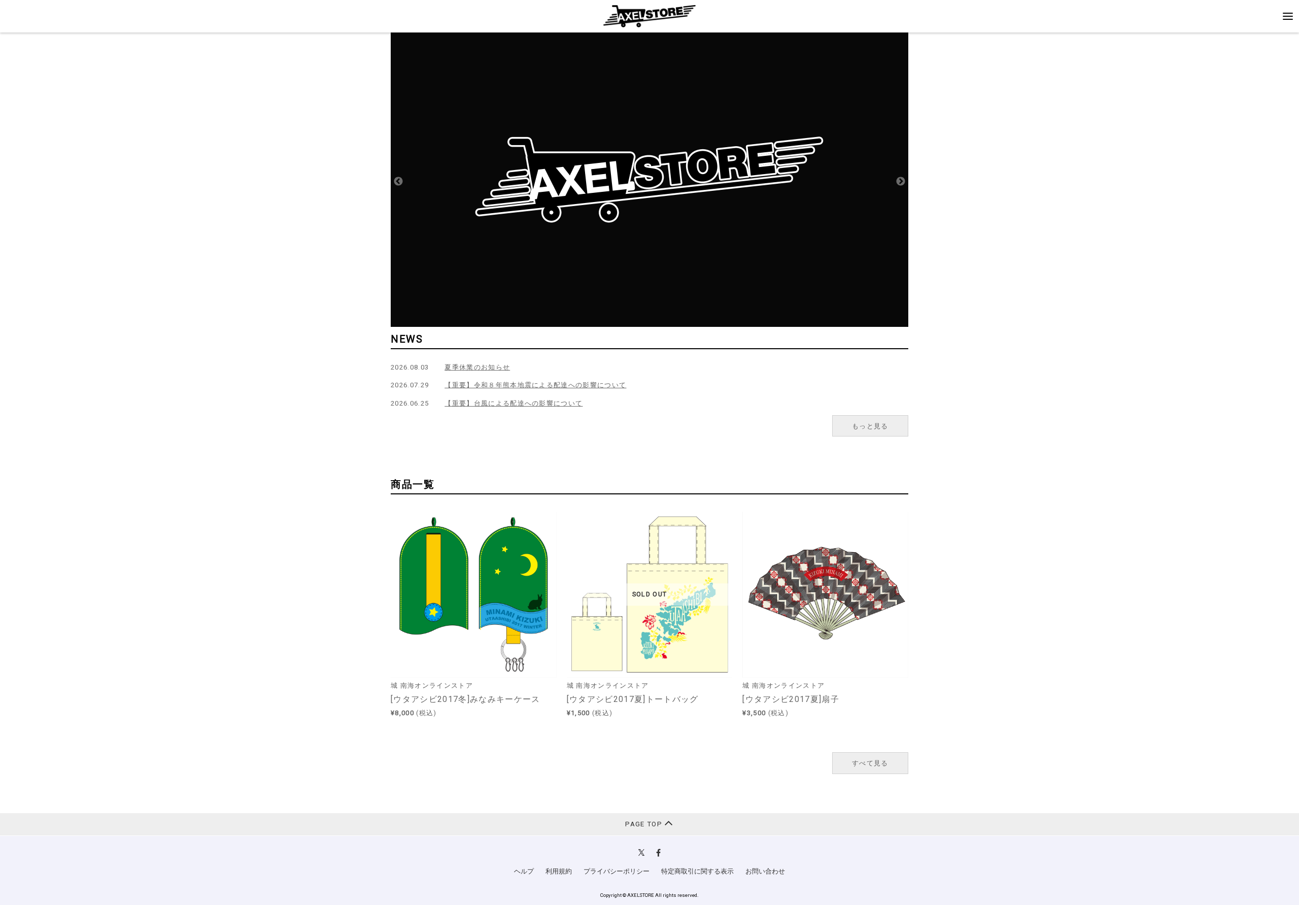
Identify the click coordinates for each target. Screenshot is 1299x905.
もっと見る (870, 426)
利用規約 (558, 871)
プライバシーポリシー (617, 871)
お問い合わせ (765, 871)
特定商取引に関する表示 (697, 871)
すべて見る (870, 763)
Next (901, 182)
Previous (398, 182)
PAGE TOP (644, 824)
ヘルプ (524, 871)
